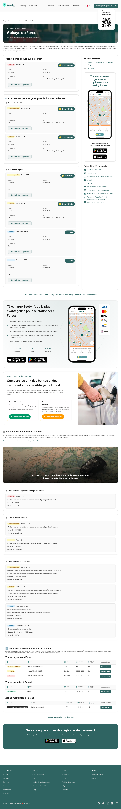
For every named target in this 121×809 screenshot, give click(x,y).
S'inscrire (51, 392)
